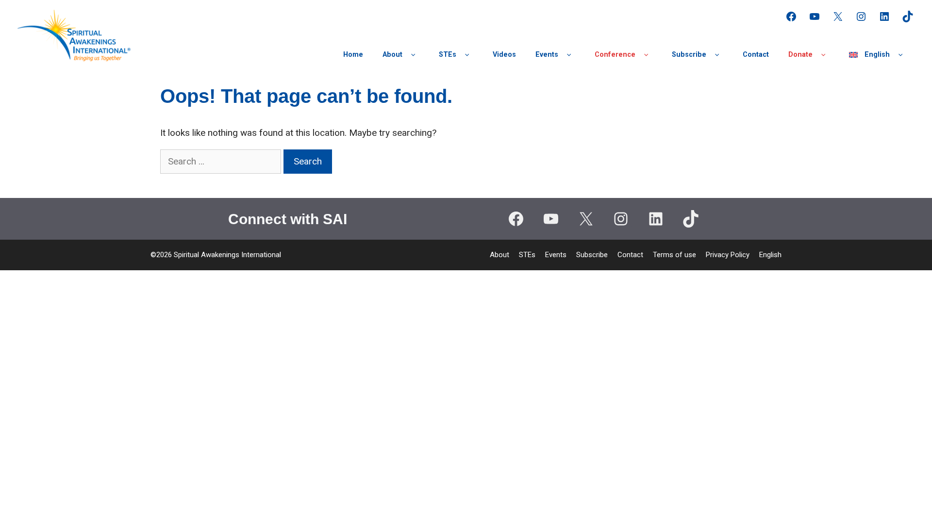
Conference (615, 54)
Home (353, 54)
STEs (447, 54)
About (392, 54)
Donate (800, 54)
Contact (756, 54)
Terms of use (674, 254)
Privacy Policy (727, 254)
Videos (504, 54)
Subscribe (689, 54)
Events (546, 54)
